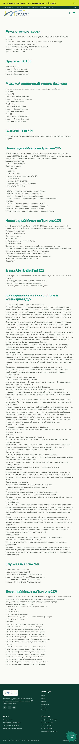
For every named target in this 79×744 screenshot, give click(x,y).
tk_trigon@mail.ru (8, 7)
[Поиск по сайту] (69, 13)
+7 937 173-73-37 (32, 7)
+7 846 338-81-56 (20, 7)
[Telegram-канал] (75, 7)
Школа (43, 701)
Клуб (43, 695)
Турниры (44, 707)
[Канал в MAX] (72, 7)
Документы (45, 704)
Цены (43, 698)
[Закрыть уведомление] (74, 3)
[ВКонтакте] (70, 7)
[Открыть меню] (74, 13)
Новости (44, 710)
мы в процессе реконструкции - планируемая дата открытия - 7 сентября (29, 3)
